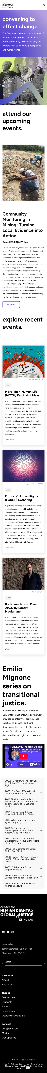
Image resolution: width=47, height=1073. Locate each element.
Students (7, 1001)
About (5, 979)
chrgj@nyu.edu (10, 1028)
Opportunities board (13, 1015)
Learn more (9, 439)
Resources (8, 984)
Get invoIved (9, 997)
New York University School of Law (16, 1064)
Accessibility (29, 1066)
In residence (9, 1011)
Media (5, 1033)
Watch (7, 649)
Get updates (9, 1037)
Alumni (6, 1006)
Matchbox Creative (28, 1060)
